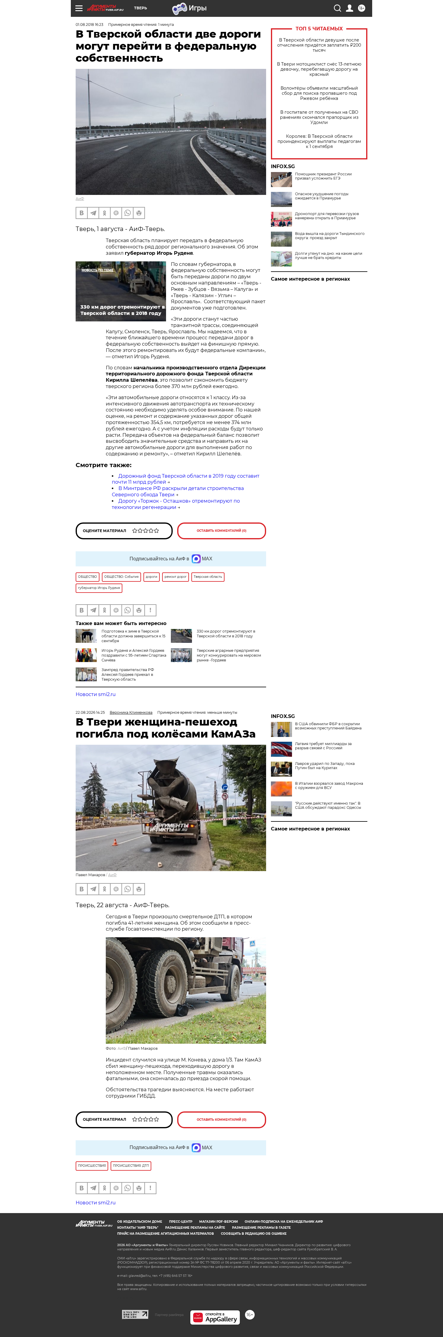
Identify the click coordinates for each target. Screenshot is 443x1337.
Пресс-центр (180, 1222)
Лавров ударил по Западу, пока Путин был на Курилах (325, 766)
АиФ (80, 198)
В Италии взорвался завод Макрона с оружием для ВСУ (329, 785)
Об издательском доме (139, 1222)
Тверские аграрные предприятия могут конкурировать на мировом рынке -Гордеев (229, 655)
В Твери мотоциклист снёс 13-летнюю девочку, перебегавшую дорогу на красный (319, 69)
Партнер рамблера (169, 1315)
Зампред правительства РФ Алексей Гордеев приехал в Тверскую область (128, 674)
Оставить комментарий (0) (222, 531)
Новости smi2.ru (96, 694)
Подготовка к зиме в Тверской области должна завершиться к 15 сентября (133, 636)
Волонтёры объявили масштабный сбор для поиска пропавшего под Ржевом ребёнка (319, 93)
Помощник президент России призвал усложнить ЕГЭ (323, 176)
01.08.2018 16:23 (89, 24)
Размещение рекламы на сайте (195, 1228)
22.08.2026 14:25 (90, 712)
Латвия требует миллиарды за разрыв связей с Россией (323, 746)
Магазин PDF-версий (218, 1222)
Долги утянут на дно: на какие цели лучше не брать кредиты (328, 255)
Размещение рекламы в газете (261, 1228)
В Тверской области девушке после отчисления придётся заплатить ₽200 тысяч (319, 45)
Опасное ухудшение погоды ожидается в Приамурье (321, 196)
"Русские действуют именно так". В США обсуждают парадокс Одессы (328, 805)
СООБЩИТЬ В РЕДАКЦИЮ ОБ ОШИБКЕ (254, 1234)
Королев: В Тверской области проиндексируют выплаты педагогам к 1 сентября (319, 141)
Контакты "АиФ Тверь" (137, 1228)
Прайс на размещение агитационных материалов (165, 1234)
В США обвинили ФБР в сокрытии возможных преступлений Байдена (328, 726)
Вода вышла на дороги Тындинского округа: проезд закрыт (330, 236)
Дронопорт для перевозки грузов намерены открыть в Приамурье (327, 216)
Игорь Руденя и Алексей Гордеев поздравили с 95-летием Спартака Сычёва (134, 655)
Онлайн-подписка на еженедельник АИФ (284, 1222)
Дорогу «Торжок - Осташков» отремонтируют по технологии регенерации (176, 504)
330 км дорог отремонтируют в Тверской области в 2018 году (226, 633)
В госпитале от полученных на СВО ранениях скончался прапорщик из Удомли (319, 117)
